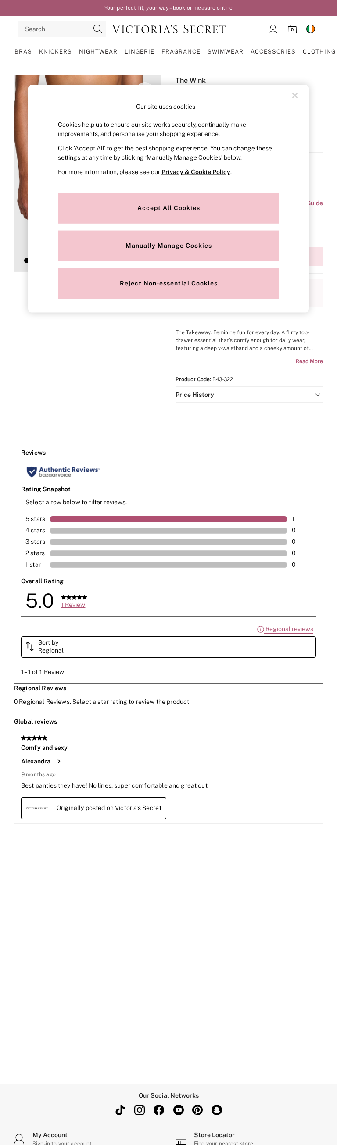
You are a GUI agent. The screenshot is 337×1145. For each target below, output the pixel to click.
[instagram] (139, 1110)
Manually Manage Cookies (168, 245)
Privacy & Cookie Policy (195, 171)
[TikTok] (120, 1110)
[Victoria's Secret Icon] (169, 29)
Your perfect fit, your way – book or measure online (168, 8)
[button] (26, 260)
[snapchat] (216, 1110)
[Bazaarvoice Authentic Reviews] (63, 471)
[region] (168, 199)
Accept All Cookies (168, 207)
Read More (309, 361)
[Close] (295, 95)
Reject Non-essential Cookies (169, 282)
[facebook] (158, 1110)
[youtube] (178, 1110)
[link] (273, 29)
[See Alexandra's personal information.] (58, 761)
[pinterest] (197, 1110)
